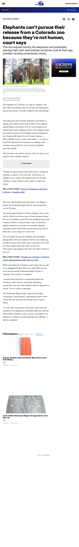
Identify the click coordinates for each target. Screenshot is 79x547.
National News (11, 19)
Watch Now (71, 4)
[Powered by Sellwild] (46, 455)
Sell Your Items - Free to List (26, 335)
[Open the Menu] (3, 3)
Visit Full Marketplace (40, 334)
